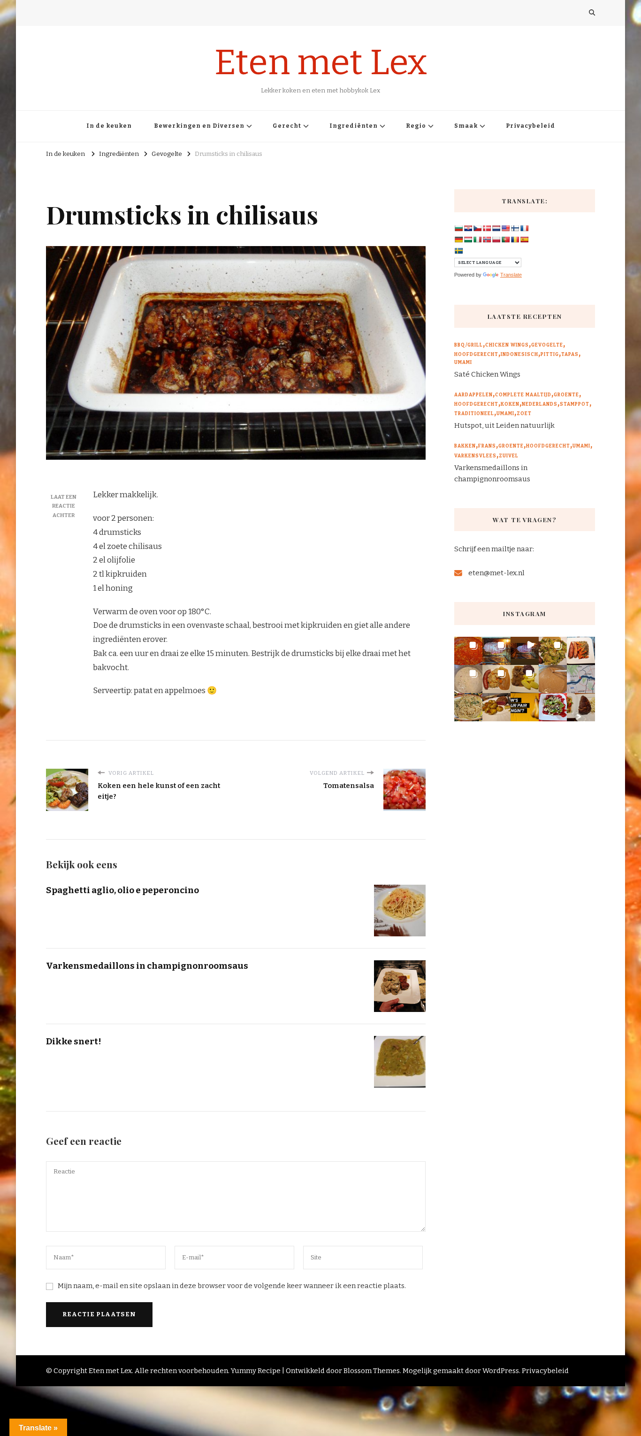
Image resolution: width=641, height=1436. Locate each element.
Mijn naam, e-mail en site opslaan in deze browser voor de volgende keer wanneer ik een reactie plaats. (232, 1286)
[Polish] (496, 239)
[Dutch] (496, 228)
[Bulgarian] (458, 228)
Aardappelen (473, 395)
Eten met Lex (320, 62)
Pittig (550, 354)
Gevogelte (547, 345)
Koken (510, 404)
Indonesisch (519, 354)
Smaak (466, 126)
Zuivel (509, 456)
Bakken (465, 446)
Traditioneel (474, 414)
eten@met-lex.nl (496, 573)
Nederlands (539, 404)
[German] (458, 239)
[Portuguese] (505, 239)
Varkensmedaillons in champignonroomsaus (147, 965)
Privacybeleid (530, 126)
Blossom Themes (371, 1371)
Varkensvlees (475, 456)
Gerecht (287, 126)
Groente (566, 395)
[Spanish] (524, 239)
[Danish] (486, 228)
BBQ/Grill (468, 345)
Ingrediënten (353, 126)
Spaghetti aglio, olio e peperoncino (122, 890)
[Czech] (477, 228)
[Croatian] (468, 228)
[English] (505, 228)
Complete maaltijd (523, 395)
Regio (416, 126)
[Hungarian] (468, 239)
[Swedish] (458, 251)
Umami (463, 362)
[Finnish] (515, 228)
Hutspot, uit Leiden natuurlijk (504, 425)
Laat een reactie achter (63, 506)
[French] (524, 228)
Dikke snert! (73, 1041)
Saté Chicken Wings (487, 374)
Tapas (570, 354)
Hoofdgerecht (476, 354)
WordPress (500, 1371)
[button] (468, 651)
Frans (487, 446)
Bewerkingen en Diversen (199, 126)
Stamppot (574, 404)
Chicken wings (507, 345)
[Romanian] (515, 239)
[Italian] (477, 239)
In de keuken (109, 126)
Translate (511, 275)
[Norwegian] (486, 239)
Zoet (524, 414)
